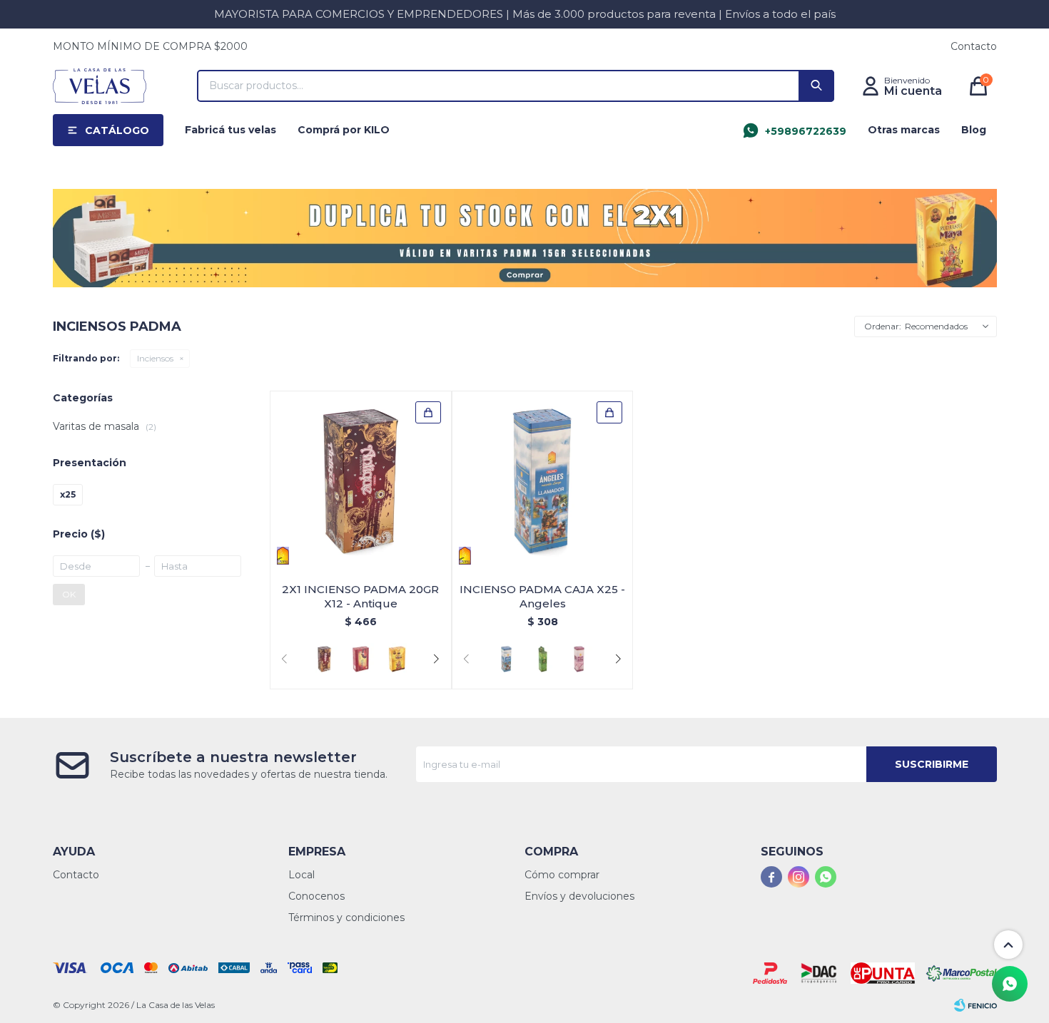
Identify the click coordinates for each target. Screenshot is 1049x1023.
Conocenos (316, 896)
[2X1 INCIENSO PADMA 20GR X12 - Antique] (361, 481)
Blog (973, 129)
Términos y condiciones (346, 917)
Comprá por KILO (344, 129)
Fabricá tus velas (230, 129)
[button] (816, 86)
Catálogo (117, 130)
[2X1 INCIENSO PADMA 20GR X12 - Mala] (361, 659)
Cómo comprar (561, 874)
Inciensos (155, 358)
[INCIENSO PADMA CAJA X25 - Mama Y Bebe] (579, 659)
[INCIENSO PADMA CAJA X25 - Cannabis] (543, 659)
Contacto (974, 46)
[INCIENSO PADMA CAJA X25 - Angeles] (543, 481)
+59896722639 (805, 131)
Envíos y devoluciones (579, 896)
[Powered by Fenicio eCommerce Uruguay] (975, 1005)
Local (301, 874)
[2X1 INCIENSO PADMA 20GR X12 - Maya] (397, 659)
